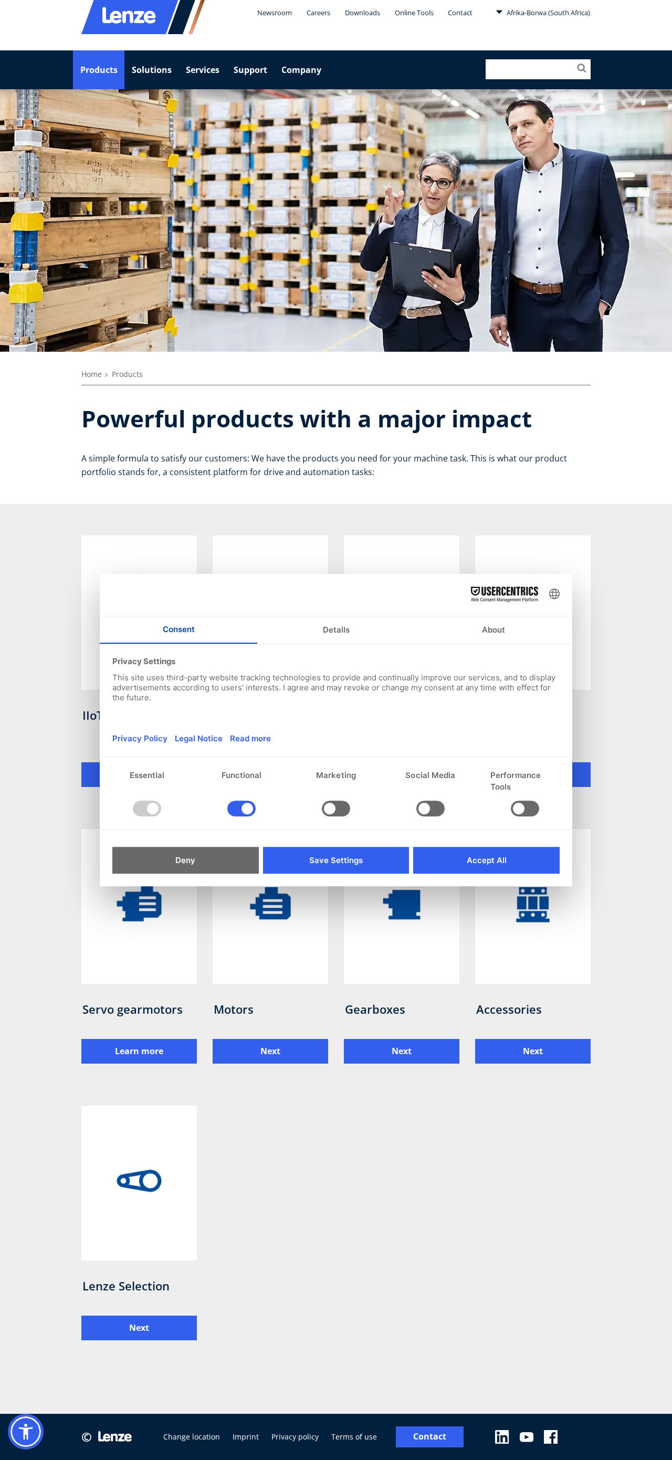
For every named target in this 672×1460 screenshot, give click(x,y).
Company (301, 70)
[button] (25, 1431)
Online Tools (414, 12)
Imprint (246, 1437)
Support (250, 70)
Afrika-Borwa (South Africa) (547, 12)
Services (202, 70)
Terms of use (354, 1437)
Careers (318, 12)
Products (99, 70)
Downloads (362, 12)
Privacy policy (295, 1437)
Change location (191, 1437)
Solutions (152, 70)
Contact (460, 12)
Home (91, 374)
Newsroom (274, 12)
